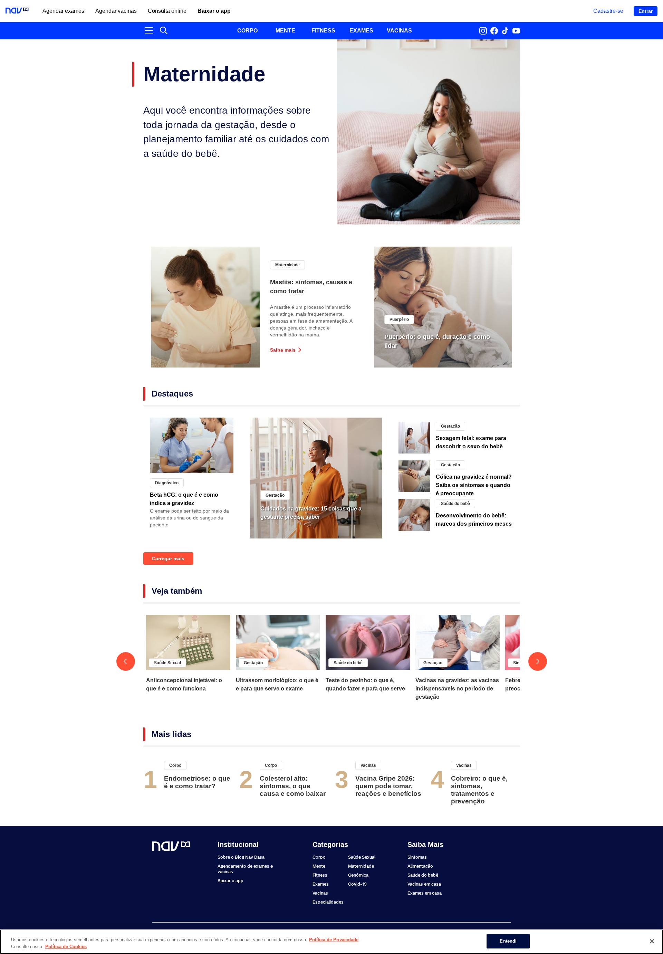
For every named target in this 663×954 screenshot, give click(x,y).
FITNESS (323, 31)
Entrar (645, 11)
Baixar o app (214, 11)
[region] (331, 941)
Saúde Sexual (167, 662)
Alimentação (420, 866)
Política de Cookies (66, 946)
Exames (321, 884)
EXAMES (361, 31)
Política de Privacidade (333, 939)
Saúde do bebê (455, 503)
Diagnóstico (167, 482)
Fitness (320, 875)
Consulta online (167, 11)
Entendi (508, 941)
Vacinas (368, 765)
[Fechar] (652, 941)
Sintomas (417, 857)
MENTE (285, 31)
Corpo (175, 765)
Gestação (275, 495)
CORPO (247, 31)
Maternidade (287, 265)
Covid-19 (357, 884)
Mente (319, 866)
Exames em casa (424, 893)
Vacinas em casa (424, 884)
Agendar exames (63, 11)
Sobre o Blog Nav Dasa (241, 857)
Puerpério (399, 319)
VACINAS (399, 31)
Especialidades (328, 902)
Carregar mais (168, 558)
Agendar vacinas (116, 11)
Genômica (358, 875)
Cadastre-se (608, 11)
